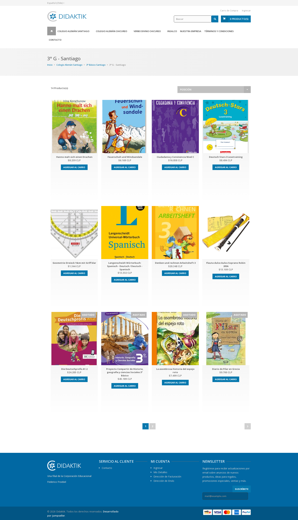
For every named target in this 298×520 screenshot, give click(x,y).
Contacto (55, 39)
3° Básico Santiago (96, 64)
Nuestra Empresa (190, 31)
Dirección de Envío (163, 480)
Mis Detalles (160, 472)
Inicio (51, 31)
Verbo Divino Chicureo (147, 31)
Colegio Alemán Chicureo (111, 31)
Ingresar (246, 10)
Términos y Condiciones (219, 31)
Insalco (172, 31)
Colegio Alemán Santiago (73, 31)
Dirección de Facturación (167, 476)
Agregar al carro (74, 167)
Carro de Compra (229, 10)
